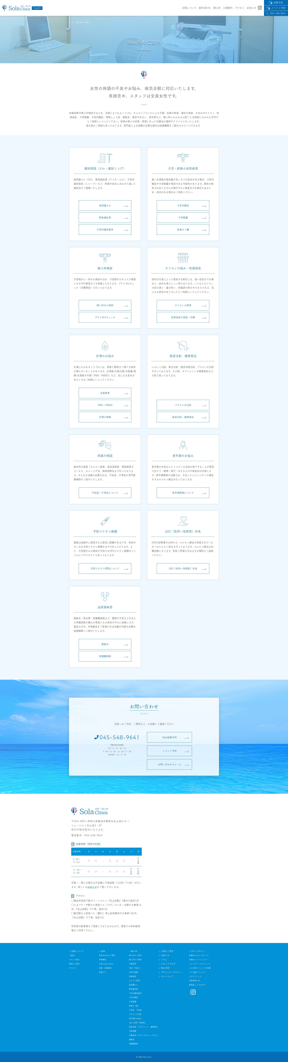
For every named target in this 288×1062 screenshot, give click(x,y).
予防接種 (132, 1031)
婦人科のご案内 (135, 955)
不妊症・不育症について (105, 493)
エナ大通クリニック (197, 972)
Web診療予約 (169, 737)
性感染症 (132, 976)
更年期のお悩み (135, 1018)
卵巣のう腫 (183, 229)
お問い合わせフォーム (169, 764)
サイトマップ (167, 976)
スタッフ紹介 (74, 959)
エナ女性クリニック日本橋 (200, 968)
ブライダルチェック (105, 317)
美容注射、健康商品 (183, 417)
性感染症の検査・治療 (183, 317)
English (37, 8)
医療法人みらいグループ (198, 955)
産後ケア (102, 972)
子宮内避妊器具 (105, 229)
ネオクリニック (195, 976)
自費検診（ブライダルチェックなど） (144, 1035)
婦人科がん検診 (105, 305)
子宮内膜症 (183, 205)
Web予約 (165, 968)
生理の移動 (105, 417)
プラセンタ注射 (183, 405)
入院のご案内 (167, 951)
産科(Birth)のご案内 (107, 955)
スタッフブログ (168, 964)
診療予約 (278, 2)
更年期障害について (183, 493)
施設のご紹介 (74, 964)
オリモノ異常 (134, 980)
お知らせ (92, 887)
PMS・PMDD (105, 405)
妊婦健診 (102, 959)
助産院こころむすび (197, 985)
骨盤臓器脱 (105, 656)
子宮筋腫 (183, 217)
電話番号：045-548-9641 (87, 835)
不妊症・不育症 (135, 1010)
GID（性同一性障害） (138, 1023)
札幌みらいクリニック (198, 959)
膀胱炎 (105, 644)
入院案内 (227, 8)
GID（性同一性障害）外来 (183, 568)
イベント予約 (278, 8)
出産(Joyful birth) (106, 964)
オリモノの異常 (183, 305)
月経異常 (105, 393)
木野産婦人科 (194, 980)
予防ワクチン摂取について (105, 568)
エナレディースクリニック (199, 964)
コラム (164, 959)
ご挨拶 (71, 955)
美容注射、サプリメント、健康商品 (143, 1027)
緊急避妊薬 (105, 217)
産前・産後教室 (105, 968)
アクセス (239, 8)
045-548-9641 (278, 13)
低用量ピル (105, 205)
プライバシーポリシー (171, 972)
